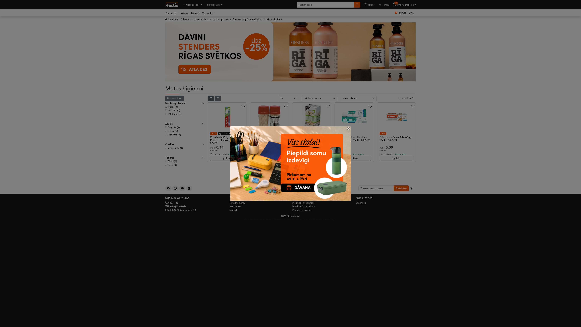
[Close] (348, 128)
